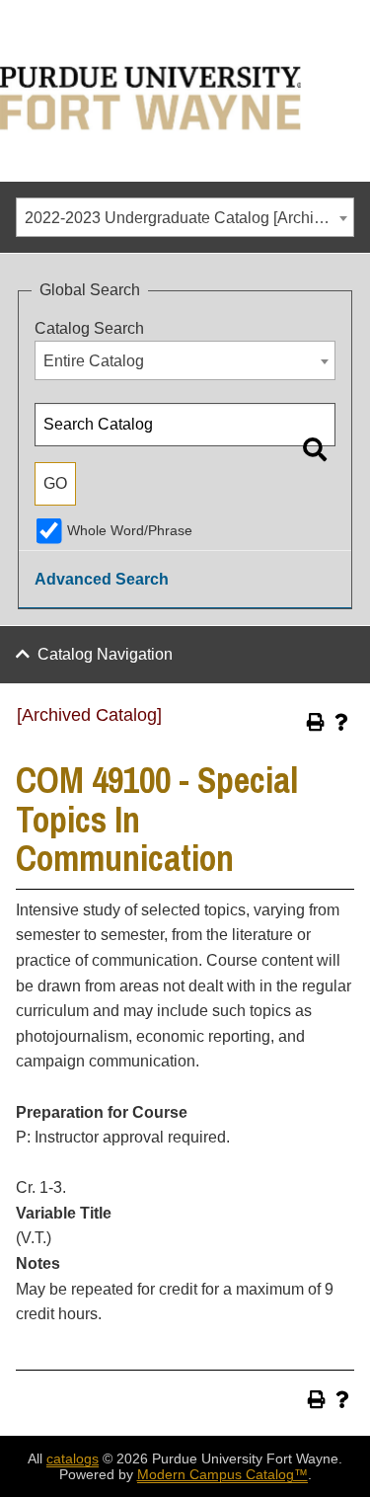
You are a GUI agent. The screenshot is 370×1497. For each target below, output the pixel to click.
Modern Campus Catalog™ (222, 1474)
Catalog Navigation (105, 654)
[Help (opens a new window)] (341, 722)
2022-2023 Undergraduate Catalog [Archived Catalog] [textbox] (189, 217)
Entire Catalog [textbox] (93, 361)
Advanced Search (102, 579)
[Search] (314, 449)
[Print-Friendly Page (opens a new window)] (316, 722)
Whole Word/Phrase (129, 530)
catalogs (72, 1458)
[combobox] (185, 217)
